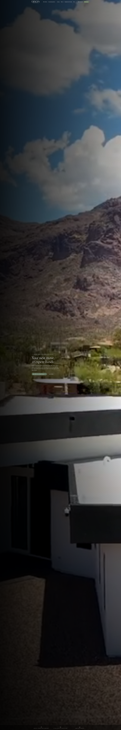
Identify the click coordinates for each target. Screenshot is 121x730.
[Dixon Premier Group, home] (36, 2)
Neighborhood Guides (68, 1)
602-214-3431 (80, 1)
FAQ (74, 1)
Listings (58, 1)
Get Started (86, 1)
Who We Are (45, 1)
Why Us (62, 1)
